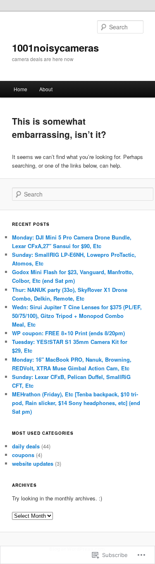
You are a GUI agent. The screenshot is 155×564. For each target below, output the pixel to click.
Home (20, 88)
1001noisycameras (55, 47)
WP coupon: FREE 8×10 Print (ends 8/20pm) (68, 333)
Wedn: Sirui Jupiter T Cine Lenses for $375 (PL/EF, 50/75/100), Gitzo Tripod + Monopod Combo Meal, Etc (77, 315)
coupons (23, 455)
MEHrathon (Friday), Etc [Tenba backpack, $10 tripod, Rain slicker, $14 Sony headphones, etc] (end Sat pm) (76, 402)
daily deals (26, 446)
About (45, 88)
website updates (32, 463)
